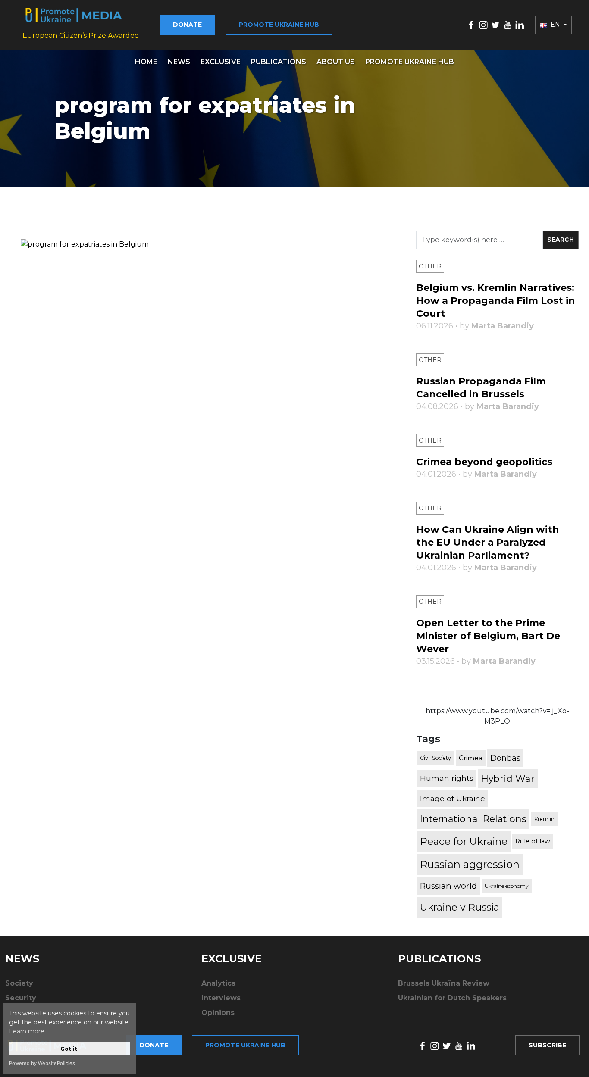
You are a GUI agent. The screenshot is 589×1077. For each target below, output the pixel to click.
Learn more (26, 1031)
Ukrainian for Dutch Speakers (452, 998)
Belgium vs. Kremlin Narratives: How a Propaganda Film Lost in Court (495, 300)
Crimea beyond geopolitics (484, 462)
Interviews (221, 998)
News (179, 62)
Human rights (446, 778)
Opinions (218, 1012)
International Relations (473, 818)
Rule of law (532, 841)
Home (146, 62)
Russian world (448, 886)
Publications (278, 62)
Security (20, 998)
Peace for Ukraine (464, 841)
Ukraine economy (507, 886)
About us (335, 62)
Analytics (218, 983)
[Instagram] (483, 24)
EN (555, 24)
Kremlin (544, 819)
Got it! (69, 1049)
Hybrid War (508, 778)
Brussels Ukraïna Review (443, 983)
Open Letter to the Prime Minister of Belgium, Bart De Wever (488, 636)
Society (19, 983)
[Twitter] (495, 24)
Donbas (505, 758)
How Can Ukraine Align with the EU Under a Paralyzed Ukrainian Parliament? (487, 542)
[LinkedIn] (519, 24)
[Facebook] (471, 24)
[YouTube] (507, 24)
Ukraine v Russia (459, 907)
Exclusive (221, 62)
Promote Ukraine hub (279, 24)
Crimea (470, 758)
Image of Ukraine (452, 798)
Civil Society (435, 758)
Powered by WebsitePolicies (42, 1063)
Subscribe (547, 1045)
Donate (187, 24)
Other (430, 266)
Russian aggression (470, 864)
